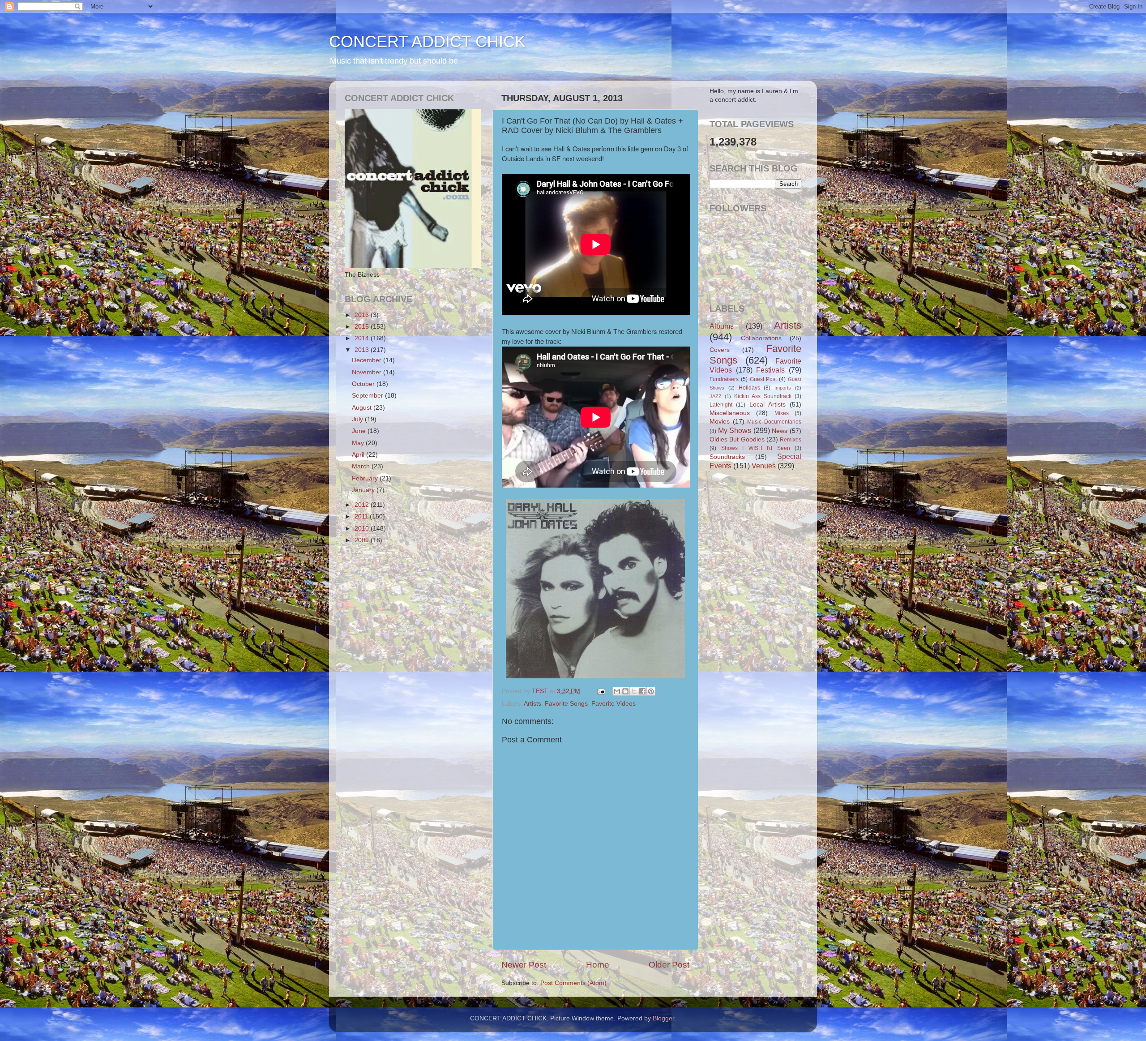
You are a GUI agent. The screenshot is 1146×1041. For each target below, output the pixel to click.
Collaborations (761, 338)
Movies (720, 421)
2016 (363, 315)
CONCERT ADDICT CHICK (427, 41)
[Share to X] (633, 691)
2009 (363, 540)
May (359, 443)
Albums (722, 326)
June (360, 431)
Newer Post (523, 964)
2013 (363, 350)
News (779, 431)
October (364, 384)
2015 (363, 326)
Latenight (721, 405)
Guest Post (763, 379)
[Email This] (616, 691)
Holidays (749, 388)
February (366, 478)
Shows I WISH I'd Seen (755, 448)
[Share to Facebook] (642, 691)
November (367, 372)
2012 (363, 504)
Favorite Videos (613, 703)
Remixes (790, 440)
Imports (782, 387)
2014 (363, 338)
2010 (363, 528)
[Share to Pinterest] (650, 691)
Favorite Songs (566, 703)
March (362, 466)
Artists (532, 703)
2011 (362, 516)
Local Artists (767, 404)
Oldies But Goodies (737, 439)
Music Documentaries (774, 422)
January (364, 490)
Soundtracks (727, 457)
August (362, 407)
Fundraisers (724, 379)
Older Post (669, 964)
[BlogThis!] (625, 691)
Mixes (781, 413)
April (359, 454)
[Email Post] (600, 691)
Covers (720, 350)
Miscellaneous (730, 413)
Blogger (663, 1018)
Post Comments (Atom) (573, 983)
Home (597, 964)
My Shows (735, 430)
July (358, 419)
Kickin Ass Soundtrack (762, 396)
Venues (764, 466)
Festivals (770, 370)
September (368, 395)
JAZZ (716, 396)
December (367, 360)
